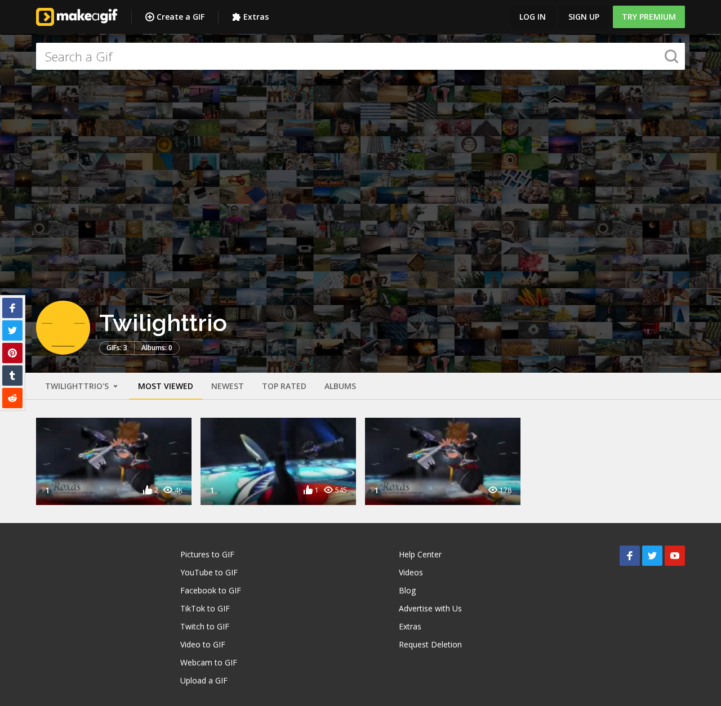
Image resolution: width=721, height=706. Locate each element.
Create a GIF (180, 16)
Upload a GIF (204, 680)
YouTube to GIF (209, 572)
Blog (407, 590)
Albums (340, 386)
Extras (256, 16)
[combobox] (360, 56)
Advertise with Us (430, 608)
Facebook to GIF (210, 590)
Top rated (284, 386)
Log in (532, 16)
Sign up (583, 16)
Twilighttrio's (78, 386)
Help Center (420, 554)
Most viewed (165, 386)
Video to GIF (202, 644)
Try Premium (649, 16)
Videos (411, 572)
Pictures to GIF (207, 554)
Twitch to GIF (204, 626)
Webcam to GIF (208, 662)
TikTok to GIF (205, 608)
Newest (227, 386)
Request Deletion (430, 644)
